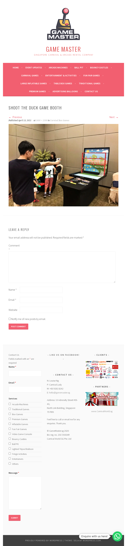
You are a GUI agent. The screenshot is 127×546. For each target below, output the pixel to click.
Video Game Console (22, 434)
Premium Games (37, 91)
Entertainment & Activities (61, 75)
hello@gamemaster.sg (59, 392)
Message (14, 472)
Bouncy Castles (99, 67)
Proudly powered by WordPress (43, 540)
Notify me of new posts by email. (28, 319)
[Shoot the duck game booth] (63, 205)
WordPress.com (92, 540)
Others (15, 463)
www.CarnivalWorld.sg (101, 411)
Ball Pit (78, 67)
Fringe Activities (19, 453)
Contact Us (91, 91)
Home (16, 67)
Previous (17, 117)
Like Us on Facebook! (64, 354)
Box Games (17, 414)
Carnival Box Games (59, 120)
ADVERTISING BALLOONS (65, 91)
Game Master (63, 49)
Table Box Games (63, 83)
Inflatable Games (20, 424)
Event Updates (33, 67)
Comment (14, 247)
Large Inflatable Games (34, 83)
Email (12, 299)
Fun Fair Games (91, 75)
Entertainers (17, 458)
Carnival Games (30, 75)
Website (13, 309)
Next (112, 117)
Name (13, 289)
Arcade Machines (58, 67)
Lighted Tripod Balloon (22, 449)
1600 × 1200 (41, 120)
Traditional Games (89, 83)
